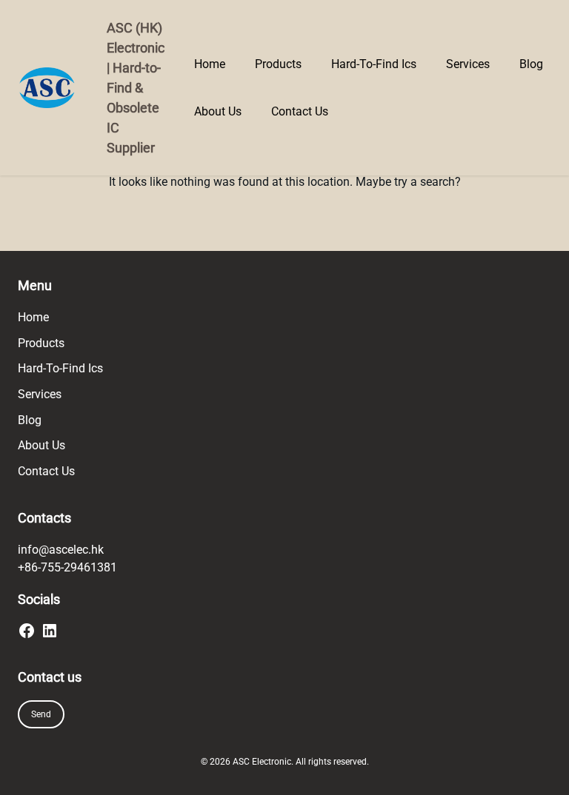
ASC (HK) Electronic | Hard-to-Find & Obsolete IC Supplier (135, 87)
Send (41, 714)
